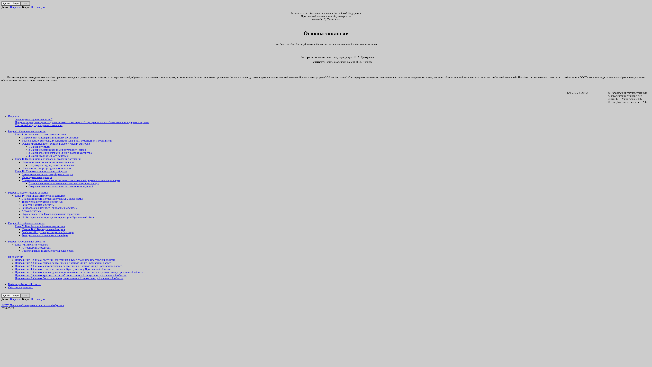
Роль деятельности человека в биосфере (45, 235)
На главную (38, 7)
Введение (15, 7)
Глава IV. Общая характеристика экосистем (40, 195)
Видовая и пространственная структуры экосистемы (52, 198)
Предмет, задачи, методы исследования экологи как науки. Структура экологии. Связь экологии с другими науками (82, 122)
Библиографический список (24, 284)
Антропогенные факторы (36, 247)
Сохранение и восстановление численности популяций (61, 186)
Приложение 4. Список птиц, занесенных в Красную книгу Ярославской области (62, 269)
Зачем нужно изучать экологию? (33, 119)
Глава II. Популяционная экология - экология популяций (48, 159)
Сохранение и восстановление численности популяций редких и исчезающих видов (71, 180)
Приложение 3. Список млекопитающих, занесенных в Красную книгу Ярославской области (69, 266)
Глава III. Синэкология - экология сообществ (41, 171)
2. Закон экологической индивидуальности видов (57, 149)
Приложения (15, 256)
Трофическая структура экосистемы (42, 201)
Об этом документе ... (20, 287)
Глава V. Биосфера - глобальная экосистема (40, 226)
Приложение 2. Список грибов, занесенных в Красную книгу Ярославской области (63, 262)
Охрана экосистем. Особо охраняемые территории (51, 214)
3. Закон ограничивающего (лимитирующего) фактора (60, 152)
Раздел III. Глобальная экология (26, 223)
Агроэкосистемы (31, 210)
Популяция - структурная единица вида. (52, 165)
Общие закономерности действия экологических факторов (56, 143)
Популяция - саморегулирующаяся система (46, 168)
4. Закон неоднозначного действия (48, 155)
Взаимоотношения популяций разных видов (47, 174)
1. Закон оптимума (39, 146)
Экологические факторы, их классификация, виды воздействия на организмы (67, 140)
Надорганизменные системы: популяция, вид (48, 162)
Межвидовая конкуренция (37, 177)
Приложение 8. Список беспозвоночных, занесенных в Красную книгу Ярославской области (69, 278)
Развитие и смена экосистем (38, 204)
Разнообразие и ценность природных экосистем (49, 207)
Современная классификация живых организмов (50, 137)
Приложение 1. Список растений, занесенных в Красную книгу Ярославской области (65, 259)
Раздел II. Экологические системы (28, 192)
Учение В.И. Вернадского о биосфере (43, 229)
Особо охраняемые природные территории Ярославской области (59, 217)
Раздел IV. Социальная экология (26, 241)
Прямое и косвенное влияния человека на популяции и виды (64, 183)
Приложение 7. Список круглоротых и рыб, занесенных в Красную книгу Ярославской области (70, 275)
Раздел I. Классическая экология (27, 131)
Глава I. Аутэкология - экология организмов (40, 134)
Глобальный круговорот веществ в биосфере (48, 232)
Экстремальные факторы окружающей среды (48, 250)
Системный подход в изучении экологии (38, 125)
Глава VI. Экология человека (31, 244)
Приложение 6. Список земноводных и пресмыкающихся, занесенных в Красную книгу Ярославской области (79, 272)
